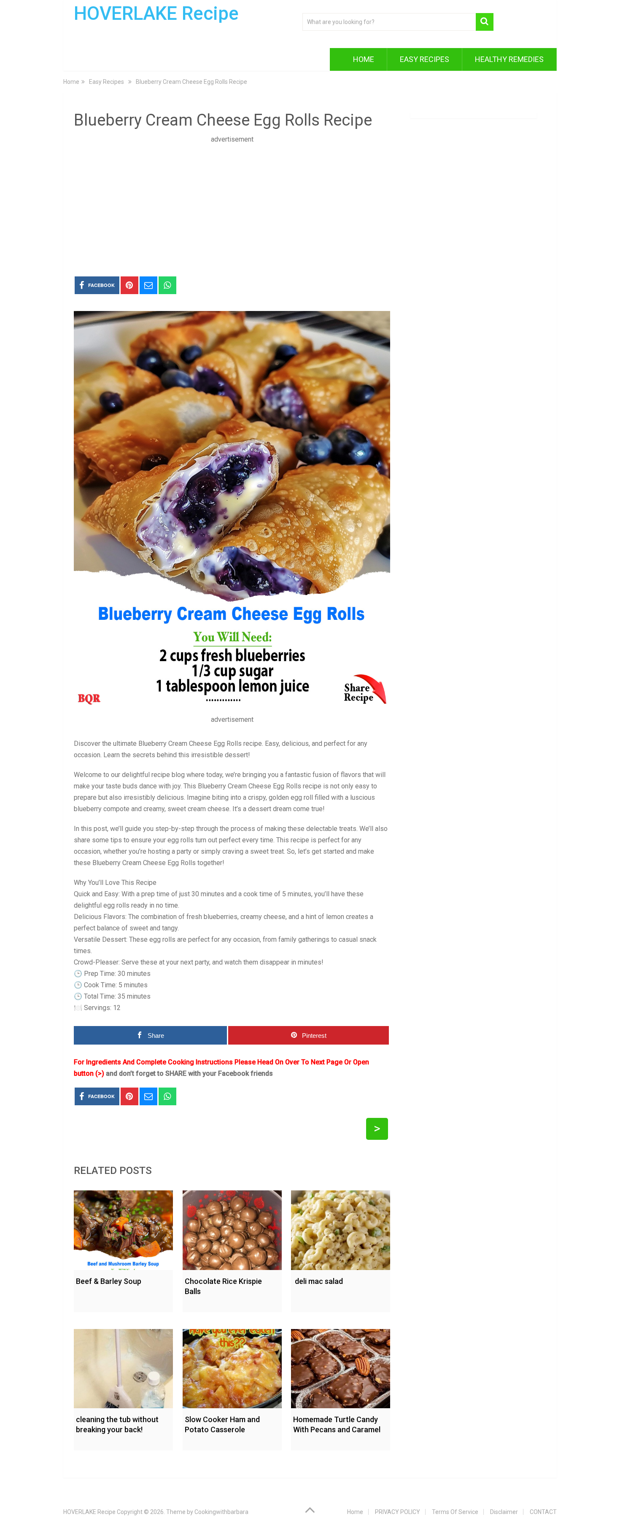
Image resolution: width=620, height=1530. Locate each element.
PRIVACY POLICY (397, 1512)
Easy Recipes (424, 59)
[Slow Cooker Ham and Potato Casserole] (232, 1367)
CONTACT (543, 1512)
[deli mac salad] (340, 1228)
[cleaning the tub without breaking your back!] (123, 1367)
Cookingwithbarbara (221, 1512)
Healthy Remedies (509, 59)
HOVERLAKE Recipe (156, 13)
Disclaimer (504, 1512)
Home (363, 59)
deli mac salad (318, 1281)
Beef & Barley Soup (108, 1281)
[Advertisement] (232, 204)
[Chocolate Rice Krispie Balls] (232, 1228)
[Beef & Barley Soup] (123, 1228)
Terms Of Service (455, 1512)
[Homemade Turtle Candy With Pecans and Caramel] (340, 1367)
